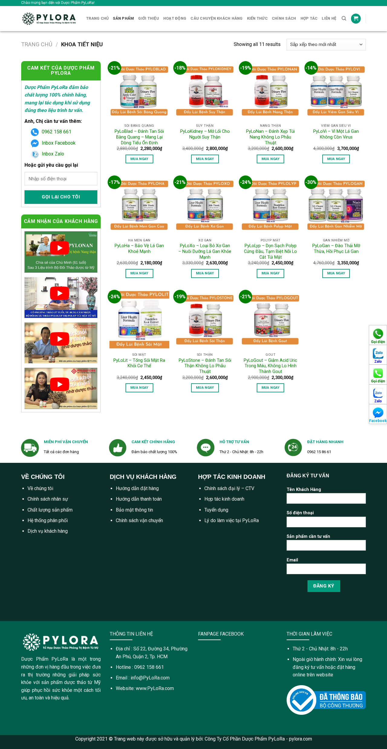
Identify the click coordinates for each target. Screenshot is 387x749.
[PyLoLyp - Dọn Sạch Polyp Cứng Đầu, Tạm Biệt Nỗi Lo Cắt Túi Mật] (270, 205)
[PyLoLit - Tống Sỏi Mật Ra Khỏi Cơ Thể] (139, 319)
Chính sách (284, 18)
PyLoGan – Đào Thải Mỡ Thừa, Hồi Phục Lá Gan (336, 248)
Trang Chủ (97, 18)
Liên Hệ (329, 18)
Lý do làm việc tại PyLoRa (231, 520)
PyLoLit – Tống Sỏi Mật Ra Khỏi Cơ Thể (139, 363)
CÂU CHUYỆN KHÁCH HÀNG (216, 18)
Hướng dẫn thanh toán (139, 499)
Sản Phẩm (123, 18)
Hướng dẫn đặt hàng (137, 488)
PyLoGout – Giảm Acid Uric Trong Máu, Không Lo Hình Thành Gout (270, 366)
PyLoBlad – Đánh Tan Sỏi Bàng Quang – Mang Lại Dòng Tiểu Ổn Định (139, 137)
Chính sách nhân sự (48, 499)
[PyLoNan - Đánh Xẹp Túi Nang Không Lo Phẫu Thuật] (270, 91)
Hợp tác (309, 18)
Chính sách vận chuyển (139, 520)
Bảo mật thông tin (134, 510)
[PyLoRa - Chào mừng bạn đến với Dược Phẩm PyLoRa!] (49, 18)
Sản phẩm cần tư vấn (308, 536)
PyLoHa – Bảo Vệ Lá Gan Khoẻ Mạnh (139, 248)
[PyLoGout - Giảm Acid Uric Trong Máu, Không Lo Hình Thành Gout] (270, 319)
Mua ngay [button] (139, 159)
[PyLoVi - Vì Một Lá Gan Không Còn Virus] (336, 91)
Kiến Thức (257, 18)
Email (292, 560)
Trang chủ (36, 44)
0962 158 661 (56, 132)
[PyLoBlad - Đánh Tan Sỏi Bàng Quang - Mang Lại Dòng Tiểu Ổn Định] (139, 91)
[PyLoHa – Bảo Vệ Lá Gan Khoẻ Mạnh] (139, 205)
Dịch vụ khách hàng (48, 531)
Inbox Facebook (59, 143)
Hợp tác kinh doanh (224, 499)
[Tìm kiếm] (344, 18)
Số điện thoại (300, 512)
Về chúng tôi (40, 488)
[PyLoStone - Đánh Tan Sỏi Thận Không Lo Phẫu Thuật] (205, 319)
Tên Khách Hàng (304, 489)
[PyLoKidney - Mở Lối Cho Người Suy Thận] (205, 91)
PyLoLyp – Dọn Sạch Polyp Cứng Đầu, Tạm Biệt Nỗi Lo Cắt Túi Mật (270, 251)
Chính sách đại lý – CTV (229, 488)
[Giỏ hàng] (356, 19)
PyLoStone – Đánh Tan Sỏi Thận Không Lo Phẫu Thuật (205, 366)
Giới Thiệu (148, 18)
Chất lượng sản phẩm (50, 510)
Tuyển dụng (216, 510)
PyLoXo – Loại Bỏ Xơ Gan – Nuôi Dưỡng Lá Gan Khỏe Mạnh (204, 251)
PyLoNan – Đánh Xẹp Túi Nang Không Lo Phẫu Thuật (270, 137)
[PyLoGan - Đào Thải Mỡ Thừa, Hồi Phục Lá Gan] (336, 205)
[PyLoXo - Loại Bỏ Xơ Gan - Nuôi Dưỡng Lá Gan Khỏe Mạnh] (205, 205)
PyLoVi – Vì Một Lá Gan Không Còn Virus (336, 134)
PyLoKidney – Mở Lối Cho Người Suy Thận (205, 134)
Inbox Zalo (53, 154)
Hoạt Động (174, 18)
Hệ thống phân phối (48, 520)
